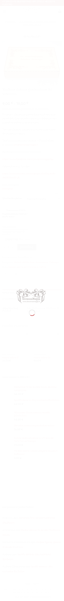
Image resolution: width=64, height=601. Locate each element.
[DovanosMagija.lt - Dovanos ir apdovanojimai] (32, 296)
